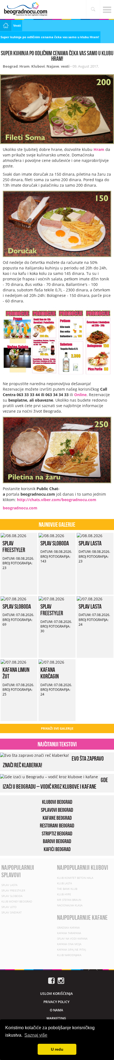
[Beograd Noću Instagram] (61, 980)
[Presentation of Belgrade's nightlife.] (26, 9)
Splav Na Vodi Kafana (72, 938)
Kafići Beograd (57, 849)
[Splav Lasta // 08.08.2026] (89, 535)
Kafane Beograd (57, 818)
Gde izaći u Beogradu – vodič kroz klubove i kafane (55, 783)
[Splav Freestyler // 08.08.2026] (13, 535)
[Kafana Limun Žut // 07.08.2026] (13, 661)
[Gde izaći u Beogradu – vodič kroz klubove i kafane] (49, 776)
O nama (56, 1010)
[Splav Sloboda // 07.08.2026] (13, 598)
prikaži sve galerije (57, 728)
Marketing (56, 1018)
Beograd (10, 66)
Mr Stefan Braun (69, 900)
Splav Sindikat (11, 912)
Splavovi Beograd (57, 810)
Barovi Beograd (57, 841)
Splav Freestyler (13, 546)
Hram (24, 66)
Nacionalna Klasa (69, 905)
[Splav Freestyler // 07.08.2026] (51, 598)
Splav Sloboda (54, 543)
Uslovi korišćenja (56, 993)
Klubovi (38, 66)
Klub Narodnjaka (69, 955)
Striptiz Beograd (57, 833)
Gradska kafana (68, 927)
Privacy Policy (56, 1002)
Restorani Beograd (57, 825)
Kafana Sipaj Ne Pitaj (71, 949)
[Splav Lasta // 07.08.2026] (89, 598)
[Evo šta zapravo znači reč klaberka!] (34, 755)
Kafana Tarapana (69, 933)
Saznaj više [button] (35, 1035)
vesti (65, 66)
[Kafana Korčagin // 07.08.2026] (51, 661)
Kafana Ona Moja (69, 944)
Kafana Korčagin (49, 673)
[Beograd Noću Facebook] (51, 980)
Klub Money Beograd (16, 901)
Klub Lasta (64, 883)
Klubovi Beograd (57, 802)
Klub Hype (64, 894)
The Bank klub (67, 889)
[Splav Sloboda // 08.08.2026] (51, 535)
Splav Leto (9, 907)
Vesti (17, 25)
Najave (52, 66)
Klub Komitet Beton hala (75, 878)
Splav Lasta (90, 543)
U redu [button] (57, 1049)
